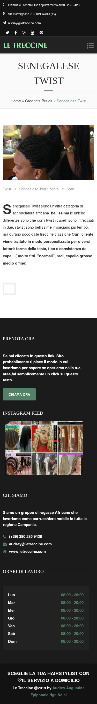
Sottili (70, 188)
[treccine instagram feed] (44, 475)
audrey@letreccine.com (24, 22)
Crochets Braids (39, 100)
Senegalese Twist (33, 188)
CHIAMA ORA (19, 394)
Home (16, 100)
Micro (54, 188)
